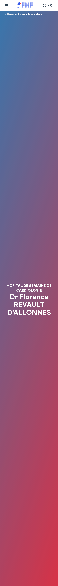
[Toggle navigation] (6, 6)
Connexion (51, 6)
